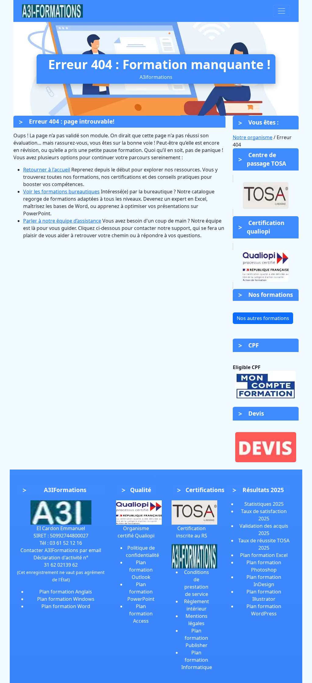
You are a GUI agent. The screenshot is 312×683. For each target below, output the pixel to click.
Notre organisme (252, 137)
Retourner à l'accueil (46, 169)
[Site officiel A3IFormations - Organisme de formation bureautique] (60, 512)
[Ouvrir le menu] (281, 11)
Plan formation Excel (264, 555)
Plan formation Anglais (65, 591)
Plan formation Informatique (196, 660)
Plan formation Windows (65, 599)
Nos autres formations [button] (263, 318)
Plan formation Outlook (141, 569)
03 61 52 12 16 (66, 543)
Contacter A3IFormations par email (60, 550)
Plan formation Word (65, 606)
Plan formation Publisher (196, 638)
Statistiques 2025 (264, 504)
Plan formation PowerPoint (140, 591)
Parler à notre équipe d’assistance (62, 220)
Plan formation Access (141, 613)
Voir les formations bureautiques (61, 191)
